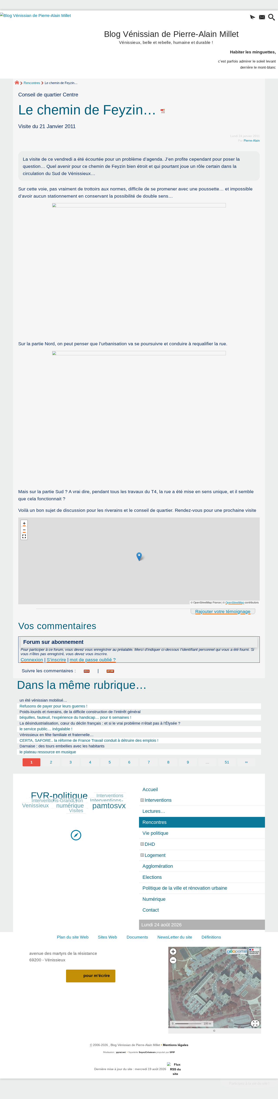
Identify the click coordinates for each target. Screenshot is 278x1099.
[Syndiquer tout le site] (175, 1069)
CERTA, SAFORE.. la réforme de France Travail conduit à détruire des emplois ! (89, 740)
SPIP (172, 1052)
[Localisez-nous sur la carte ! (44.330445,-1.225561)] (76, 835)
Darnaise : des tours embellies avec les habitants (62, 746)
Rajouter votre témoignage (222, 611)
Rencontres (32, 83)
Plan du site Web (73, 937)
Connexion (32, 659)
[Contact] (262, 17)
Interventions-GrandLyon (57, 800)
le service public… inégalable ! (46, 729)
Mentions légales (175, 1045)
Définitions (211, 937)
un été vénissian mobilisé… (43, 700)
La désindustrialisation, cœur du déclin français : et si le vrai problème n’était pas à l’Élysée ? (100, 723)
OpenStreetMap (234, 602)
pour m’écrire (96, 975)
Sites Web (107, 937)
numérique (70, 805)
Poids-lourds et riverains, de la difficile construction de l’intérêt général (80, 712)
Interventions (109, 795)
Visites (76, 810)
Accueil (150, 789)
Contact (150, 910)
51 (227, 762)
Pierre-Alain (252, 140)
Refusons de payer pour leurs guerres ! (53, 706)
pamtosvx (109, 805)
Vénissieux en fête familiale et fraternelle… (57, 735)
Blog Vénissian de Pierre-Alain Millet (171, 36)
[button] (253, 17)
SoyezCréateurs (147, 1052)
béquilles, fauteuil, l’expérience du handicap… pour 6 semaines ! (75, 717)
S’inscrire (56, 659)
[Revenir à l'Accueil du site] (19, 83)
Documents (137, 937)
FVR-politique (59, 795)
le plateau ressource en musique (48, 752)
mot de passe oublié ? (93, 659)
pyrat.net (121, 1052)
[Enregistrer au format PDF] (162, 109)
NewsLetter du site (174, 937)
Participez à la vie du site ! (249, 1083)
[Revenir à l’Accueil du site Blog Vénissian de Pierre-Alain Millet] (41, 39)
